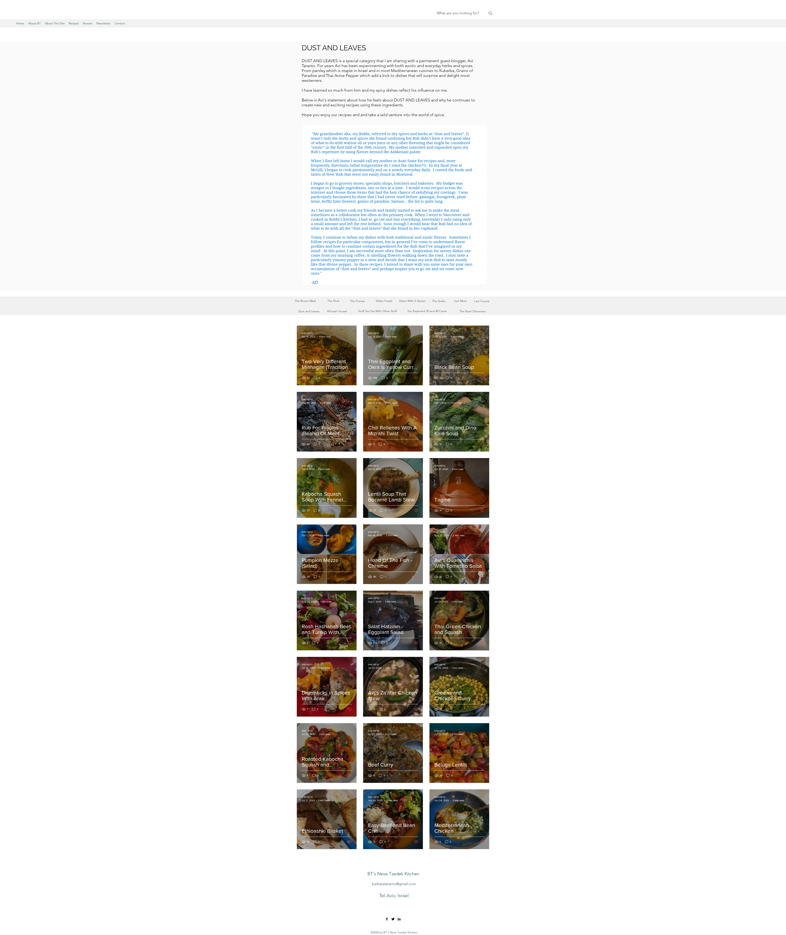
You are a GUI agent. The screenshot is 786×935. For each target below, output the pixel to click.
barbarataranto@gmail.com (394, 884)
